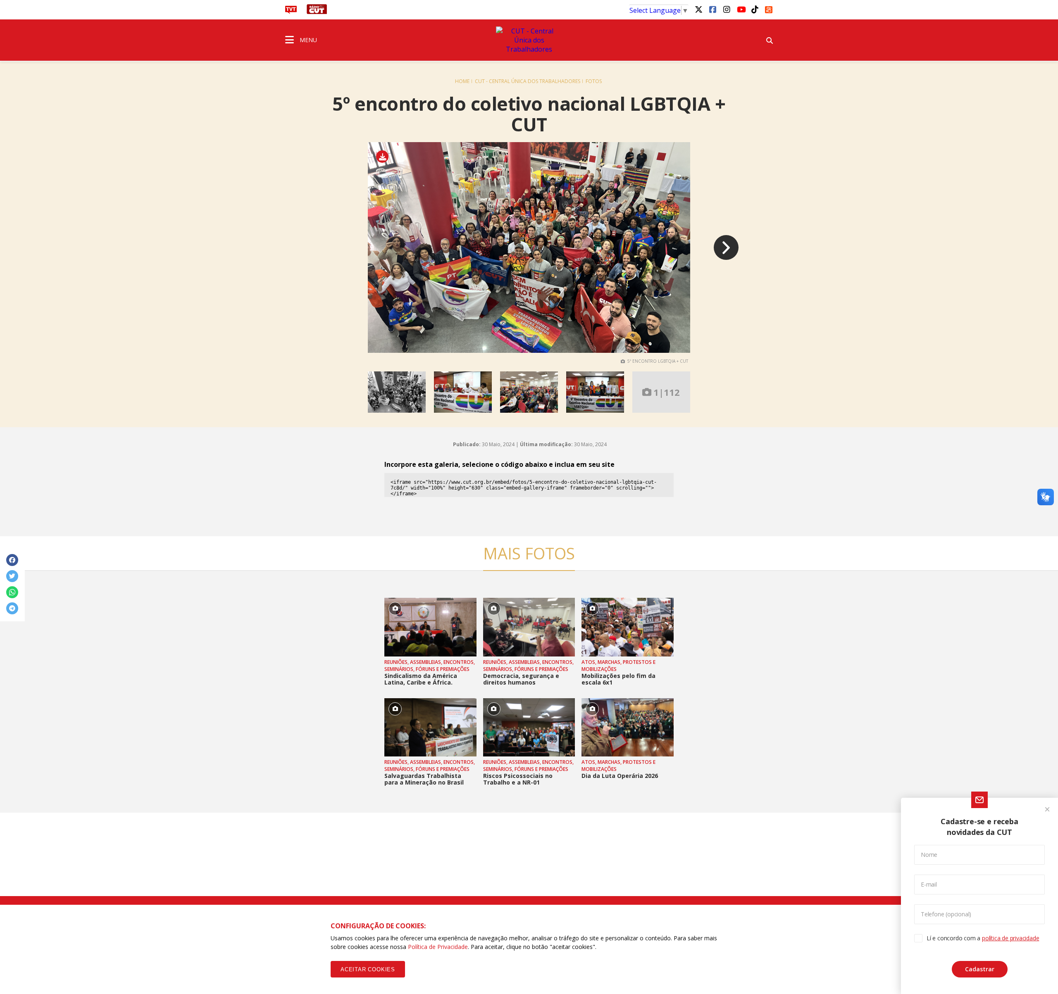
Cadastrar (979, 969)
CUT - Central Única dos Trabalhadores (527, 81)
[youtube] (740, 9)
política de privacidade (1010, 938)
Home (462, 81)
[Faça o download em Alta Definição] (385, 157)
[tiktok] (755, 9)
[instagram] (726, 9)
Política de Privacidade (438, 947)
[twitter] (698, 9)
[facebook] (712, 9)
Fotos (594, 81)
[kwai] (769, 8)
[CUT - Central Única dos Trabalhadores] (529, 40)
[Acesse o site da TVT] (291, 11)
